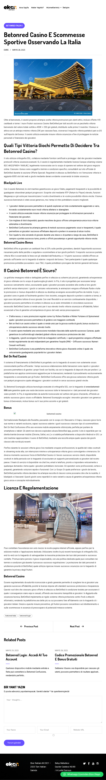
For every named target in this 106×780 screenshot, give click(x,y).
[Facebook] (89, 763)
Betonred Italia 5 (14, 26)
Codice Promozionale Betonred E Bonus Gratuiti (76, 657)
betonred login (25, 616)
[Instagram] (97, 763)
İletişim (66, 7)
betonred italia (10, 616)
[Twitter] (84, 763)
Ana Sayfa (24, 7)
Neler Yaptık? (37, 7)
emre (6, 50)
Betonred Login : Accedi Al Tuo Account (26, 657)
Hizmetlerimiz (53, 8)
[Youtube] (93, 763)
